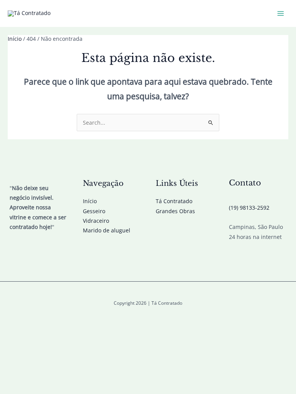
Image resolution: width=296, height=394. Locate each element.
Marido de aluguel (106, 230)
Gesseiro (94, 211)
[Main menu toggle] (281, 14)
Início (90, 201)
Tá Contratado (174, 201)
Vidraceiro (96, 220)
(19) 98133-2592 (249, 207)
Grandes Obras (175, 211)
